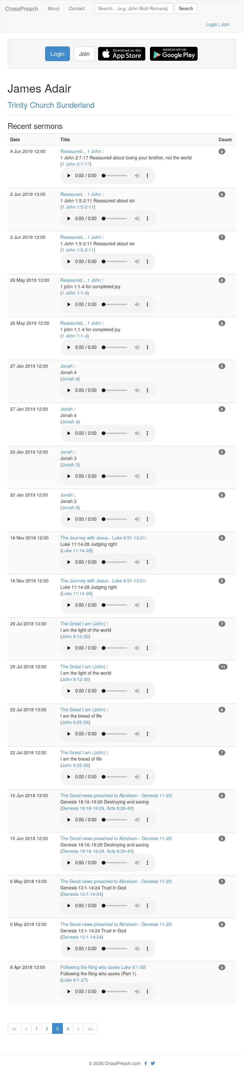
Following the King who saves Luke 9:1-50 (102, 967)
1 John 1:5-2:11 (78, 207)
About (53, 8)
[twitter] (153, 1063)
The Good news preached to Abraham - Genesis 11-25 (115, 795)
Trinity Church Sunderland (51, 104)
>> (90, 1028)
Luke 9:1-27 (74, 980)
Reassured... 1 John (81, 151)
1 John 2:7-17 (76, 164)
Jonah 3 (70, 464)
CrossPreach (21, 8)
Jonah (67, 366)
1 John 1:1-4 (74, 292)
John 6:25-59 (75, 722)
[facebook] (146, 1063)
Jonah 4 (70, 378)
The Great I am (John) (83, 623)
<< (14, 1028)
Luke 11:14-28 (76, 550)
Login (211, 24)
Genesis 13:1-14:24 (82, 894)
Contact (77, 8)
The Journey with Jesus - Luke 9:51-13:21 (102, 537)
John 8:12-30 (75, 636)
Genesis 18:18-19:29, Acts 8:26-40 (97, 808)
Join (225, 24)
